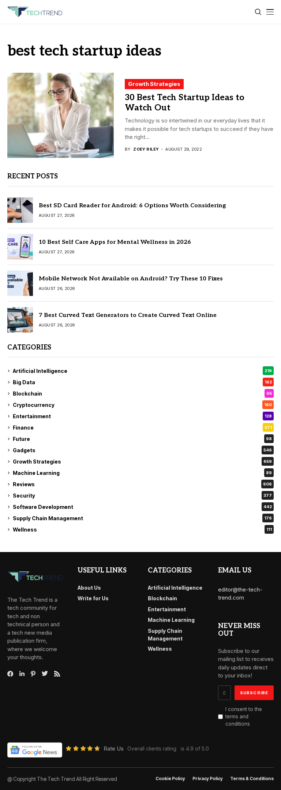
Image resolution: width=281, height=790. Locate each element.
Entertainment (142, 416)
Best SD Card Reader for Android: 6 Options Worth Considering (132, 205)
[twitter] (45, 673)
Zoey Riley (146, 149)
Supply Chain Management (142, 518)
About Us (89, 588)
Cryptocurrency (142, 405)
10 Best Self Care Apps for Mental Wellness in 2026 (115, 242)
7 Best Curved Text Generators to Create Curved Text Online (128, 315)
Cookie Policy (170, 778)
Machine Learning (142, 473)
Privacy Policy (207, 778)
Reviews (142, 484)
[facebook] (10, 674)
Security (142, 495)
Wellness (142, 529)
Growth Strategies (154, 83)
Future (142, 439)
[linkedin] (22, 673)
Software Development (142, 507)
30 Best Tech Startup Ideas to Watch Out (184, 102)
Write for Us (93, 598)
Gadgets (142, 450)
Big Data (142, 382)
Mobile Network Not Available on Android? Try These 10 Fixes (131, 278)
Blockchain (142, 393)
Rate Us (114, 748)
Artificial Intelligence (142, 371)
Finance (142, 427)
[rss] (57, 674)
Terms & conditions (252, 778)
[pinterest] (33, 674)
